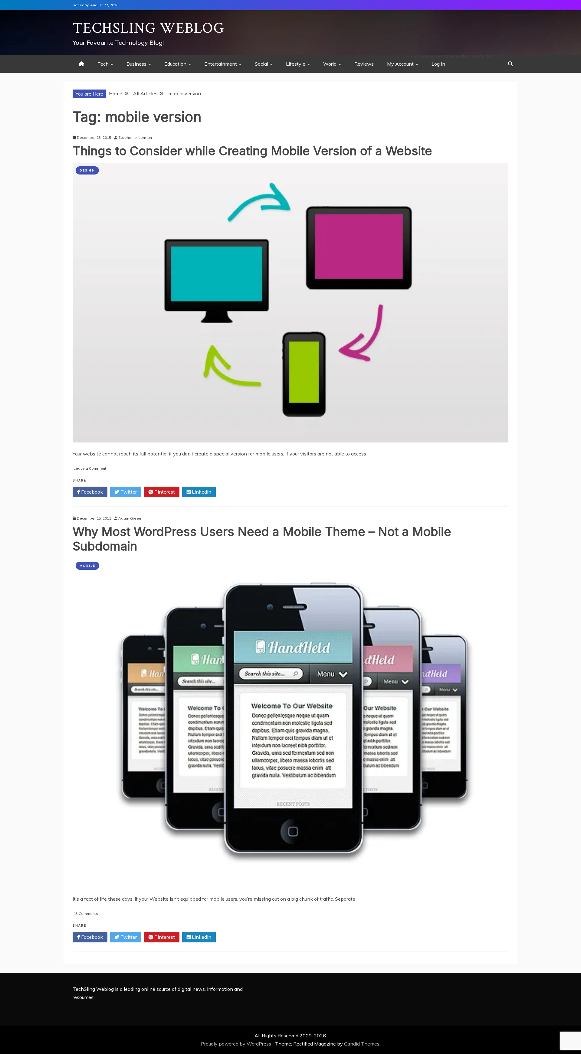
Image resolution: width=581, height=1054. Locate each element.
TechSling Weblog (148, 28)
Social (261, 64)
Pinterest (164, 492)
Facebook (91, 492)
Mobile (87, 566)
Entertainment (220, 64)
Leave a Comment (90, 468)
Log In (438, 64)
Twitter (128, 492)
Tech (103, 64)
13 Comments (86, 913)
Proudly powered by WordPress (236, 1044)
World (329, 64)
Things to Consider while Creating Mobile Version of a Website (252, 150)
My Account (400, 64)
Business (136, 64)
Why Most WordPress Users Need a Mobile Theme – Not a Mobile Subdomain (262, 538)
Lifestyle (295, 64)
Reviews (364, 64)
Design (87, 170)
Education (175, 64)
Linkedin (201, 492)
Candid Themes (361, 1044)
